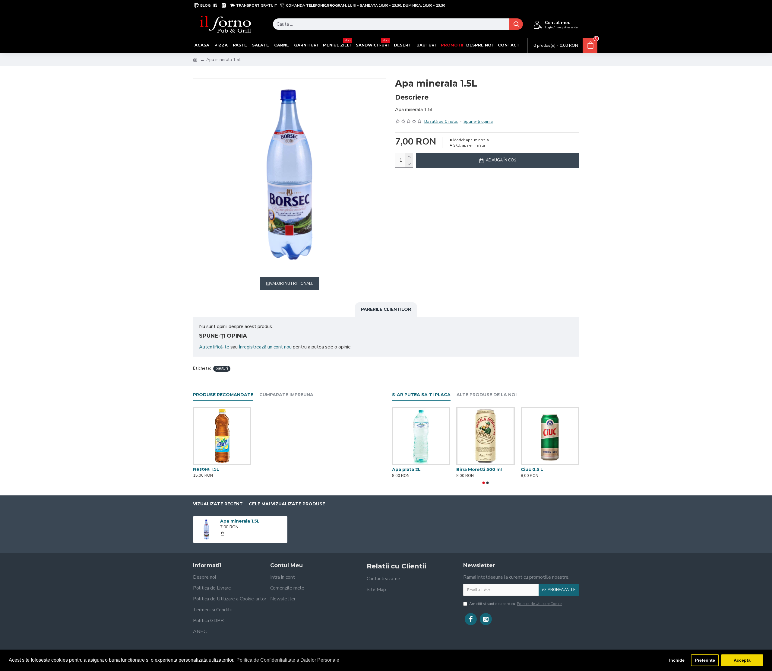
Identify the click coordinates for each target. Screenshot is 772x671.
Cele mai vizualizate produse (287, 504)
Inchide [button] (677, 660)
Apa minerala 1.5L (240, 521)
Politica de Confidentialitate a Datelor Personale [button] (287, 660)
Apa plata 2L (406, 469)
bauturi (222, 368)
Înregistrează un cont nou (265, 347)
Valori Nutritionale (291, 283)
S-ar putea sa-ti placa (421, 394)
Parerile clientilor (386, 309)
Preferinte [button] (705, 660)
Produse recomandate (223, 394)
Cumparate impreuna (286, 394)
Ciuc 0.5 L (532, 469)
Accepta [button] (742, 660)
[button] (483, 483)
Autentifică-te (214, 347)
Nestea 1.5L (206, 469)
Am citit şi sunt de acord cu (515, 603)
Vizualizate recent (218, 504)
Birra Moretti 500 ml (479, 469)
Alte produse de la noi (487, 394)
